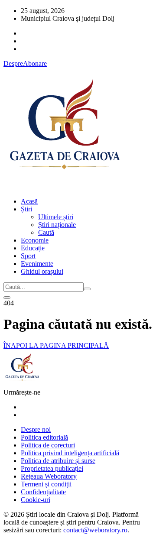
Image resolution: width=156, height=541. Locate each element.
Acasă (29, 201)
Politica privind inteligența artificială (70, 453)
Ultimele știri (55, 216)
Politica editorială (44, 437)
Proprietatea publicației (52, 468)
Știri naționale (57, 224)
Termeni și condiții (46, 484)
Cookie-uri (35, 499)
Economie (35, 240)
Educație (33, 248)
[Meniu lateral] (6, 297)
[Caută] (87, 289)
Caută (46, 232)
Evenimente (37, 263)
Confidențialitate (43, 492)
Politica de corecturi (48, 445)
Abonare (35, 63)
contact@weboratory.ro (95, 530)
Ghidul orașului (42, 271)
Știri (26, 209)
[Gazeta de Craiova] (64, 186)
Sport (28, 255)
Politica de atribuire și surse (58, 460)
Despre (13, 63)
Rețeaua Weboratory (49, 476)
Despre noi (36, 429)
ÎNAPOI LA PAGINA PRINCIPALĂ (56, 345)
